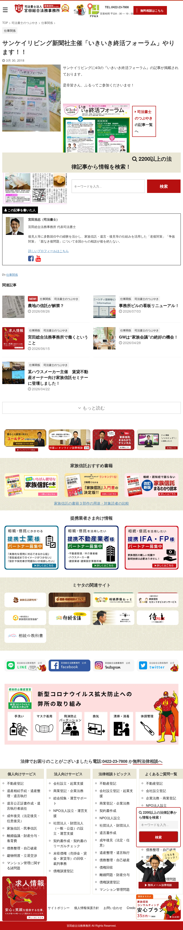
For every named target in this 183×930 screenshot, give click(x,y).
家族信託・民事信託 (22, 828)
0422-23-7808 (114, 761)
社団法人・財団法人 (115, 825)
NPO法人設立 (110, 817)
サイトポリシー (59, 907)
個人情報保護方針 (86, 907)
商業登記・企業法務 (68, 790)
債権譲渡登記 (63, 870)
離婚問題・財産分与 (115, 874)
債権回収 (106, 867)
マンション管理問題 (115, 889)
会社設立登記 (156, 790)
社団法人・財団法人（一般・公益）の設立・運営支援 (68, 828)
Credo (131, 907)
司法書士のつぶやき (144, 121)
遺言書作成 (108, 832)
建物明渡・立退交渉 (22, 855)
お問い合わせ (113, 907)
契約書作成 (108, 810)
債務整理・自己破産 (22, 848)
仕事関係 (12, 274)
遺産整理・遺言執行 (115, 852)
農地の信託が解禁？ (46, 305)
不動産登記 (15, 783)
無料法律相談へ (147, 761)
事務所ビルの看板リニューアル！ (149, 305)
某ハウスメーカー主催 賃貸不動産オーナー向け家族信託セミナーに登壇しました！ (58, 377)
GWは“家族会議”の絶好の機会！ (148, 337)
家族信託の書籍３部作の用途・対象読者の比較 (91, 503)
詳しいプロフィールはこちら (48, 250)
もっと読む (94, 407)
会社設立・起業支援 (68, 783)
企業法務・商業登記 (161, 798)
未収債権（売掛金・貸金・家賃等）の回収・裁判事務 (70, 858)
